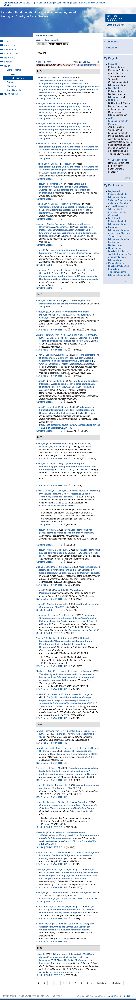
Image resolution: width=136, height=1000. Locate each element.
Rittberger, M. (75, 869)
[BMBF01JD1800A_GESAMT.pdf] (64, 847)
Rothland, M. (85, 469)
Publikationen (17, 78)
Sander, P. (67, 77)
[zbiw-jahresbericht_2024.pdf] (64, 545)
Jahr (49, 62)
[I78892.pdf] (69, 718)
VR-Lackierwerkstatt (117, 160)
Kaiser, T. (66, 364)
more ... (128, 178)
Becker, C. (82, 413)
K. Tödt (76, 315)
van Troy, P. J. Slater (65, 731)
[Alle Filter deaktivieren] (84, 65)
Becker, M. (77, 387)
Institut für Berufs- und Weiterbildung (88, 3)
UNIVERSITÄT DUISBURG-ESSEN (17, 4)
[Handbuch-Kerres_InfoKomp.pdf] (64, 562)
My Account (11, 94)
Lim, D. (53, 338)
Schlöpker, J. (54, 364)
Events (8, 62)
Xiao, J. (81, 335)
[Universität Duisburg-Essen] (120, 20)
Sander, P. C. (62, 491)
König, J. (72, 469)
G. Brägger (85, 553)
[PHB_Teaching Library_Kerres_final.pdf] (64, 265)
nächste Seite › (101, 983)
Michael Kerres (56, 40)
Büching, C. (86, 315)
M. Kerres (93, 89)
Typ (43, 62)
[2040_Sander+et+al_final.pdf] (69, 666)
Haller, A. (64, 204)
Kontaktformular (14, 90)
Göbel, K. (93, 621)
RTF (93, 62)
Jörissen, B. (69, 270)
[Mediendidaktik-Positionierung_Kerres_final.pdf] (69, 599)
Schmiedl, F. (45, 273)
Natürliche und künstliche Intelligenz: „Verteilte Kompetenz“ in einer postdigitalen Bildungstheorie (119, 254)
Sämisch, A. (63, 802)
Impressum (9, 996)
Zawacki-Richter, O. (45, 335)
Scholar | (40, 98)
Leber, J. (55, 144)
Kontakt (57, 996)
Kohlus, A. (66, 694)
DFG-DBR (113, 100)
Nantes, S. (90, 364)
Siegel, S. (53, 924)
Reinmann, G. (45, 446)
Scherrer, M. (41, 924)
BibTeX (86, 62)
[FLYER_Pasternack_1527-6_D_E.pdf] (83, 458)
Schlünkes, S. (53, 694)
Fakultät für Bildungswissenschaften (52, 3)
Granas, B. (44, 318)
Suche (44, 52)
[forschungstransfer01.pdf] (69, 376)
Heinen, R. (56, 615)
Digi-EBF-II (113, 88)
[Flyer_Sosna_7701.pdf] (78, 431)
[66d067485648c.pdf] (69, 919)
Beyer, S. (55, 77)
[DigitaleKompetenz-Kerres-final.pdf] (64, 975)
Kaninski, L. (64, 671)
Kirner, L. (75, 671)
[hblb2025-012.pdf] (69, 486)
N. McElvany (65, 387)
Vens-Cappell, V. (80, 802)
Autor (38, 62)
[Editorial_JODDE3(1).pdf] (69, 350)
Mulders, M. (63, 407)
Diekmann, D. (53, 869)
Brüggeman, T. (46, 960)
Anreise (10, 82)
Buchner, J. (49, 852)
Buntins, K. (54, 638)
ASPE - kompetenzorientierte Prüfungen (118, 121)
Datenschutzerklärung (34, 996)
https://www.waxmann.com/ (66, 972)
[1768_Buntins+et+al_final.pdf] (69, 887)
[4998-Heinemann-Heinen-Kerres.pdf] (64, 633)
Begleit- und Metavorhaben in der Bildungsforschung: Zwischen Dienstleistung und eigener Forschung (119, 197)
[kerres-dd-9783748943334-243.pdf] (69, 458)
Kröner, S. (80, 270)
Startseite (39, 40)
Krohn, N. (76, 204)
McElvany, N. (60, 960)
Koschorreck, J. (62, 224)
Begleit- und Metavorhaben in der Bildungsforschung (118, 221)
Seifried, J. (61, 706)
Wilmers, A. (85, 224)
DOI (38, 330)
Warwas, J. (74, 706)
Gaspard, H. (84, 960)
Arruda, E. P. (42, 768)
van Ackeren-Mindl (79, 621)
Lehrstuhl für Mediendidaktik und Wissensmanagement (38, 14)
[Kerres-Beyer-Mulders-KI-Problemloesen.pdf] (64, 431)
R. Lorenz (85, 957)
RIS (98, 62)
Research (10, 49)
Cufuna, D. (41, 567)
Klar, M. (50, 224)
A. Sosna (70, 413)
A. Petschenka (61, 253)
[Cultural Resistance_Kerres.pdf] (69, 330)
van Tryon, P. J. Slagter (66, 335)
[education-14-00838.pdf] (69, 780)
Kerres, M (40, 250)
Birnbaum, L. (57, 270)
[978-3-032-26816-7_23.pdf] (83, 330)
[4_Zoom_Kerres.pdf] (64, 610)
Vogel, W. (89, 694)
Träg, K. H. (53, 671)
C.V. (13, 74)
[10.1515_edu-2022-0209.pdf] (69, 864)
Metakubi (112, 64)
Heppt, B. (87, 387)
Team (47, 40)
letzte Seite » (116, 983)
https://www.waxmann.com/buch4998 (81, 630)
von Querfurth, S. (56, 381)
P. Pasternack (83, 443)
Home (7, 41)
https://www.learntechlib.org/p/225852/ (57, 506)
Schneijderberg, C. (64, 446)
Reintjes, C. (76, 364)
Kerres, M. (41, 104)
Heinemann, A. (43, 77)
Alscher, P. (44, 390)
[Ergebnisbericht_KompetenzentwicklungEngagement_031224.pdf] (64, 827)
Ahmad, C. (50, 491)
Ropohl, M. (46, 624)
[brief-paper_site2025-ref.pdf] (64, 524)
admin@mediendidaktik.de (120, 996)
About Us (9, 45)
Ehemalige (12, 86)
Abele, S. (50, 706)
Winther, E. (41, 694)
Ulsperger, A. (62, 227)
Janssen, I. (52, 802)
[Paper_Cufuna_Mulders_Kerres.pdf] (69, 585)
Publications (12, 53)
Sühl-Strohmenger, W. (81, 253)
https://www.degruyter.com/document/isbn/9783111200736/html (69, 898)
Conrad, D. (91, 335)
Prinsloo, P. (65, 338)
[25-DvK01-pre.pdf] (64, 402)
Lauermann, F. (46, 963)
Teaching (9, 58)
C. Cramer (62, 469)
